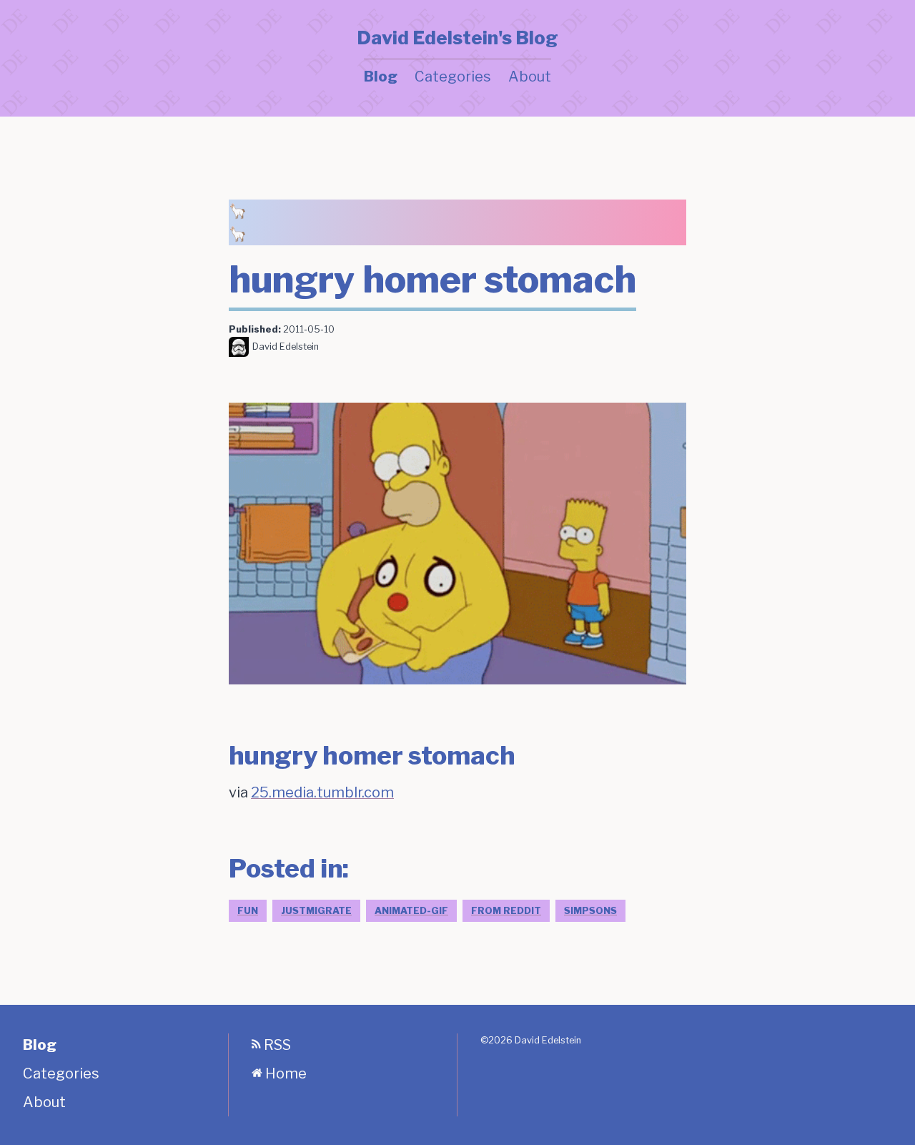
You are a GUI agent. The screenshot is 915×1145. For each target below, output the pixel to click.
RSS (276, 1044)
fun (247, 910)
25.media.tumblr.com (322, 792)
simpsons (590, 910)
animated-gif (411, 910)
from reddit (506, 910)
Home (284, 1073)
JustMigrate (316, 910)
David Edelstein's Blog (457, 38)
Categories (453, 76)
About (529, 76)
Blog (380, 76)
